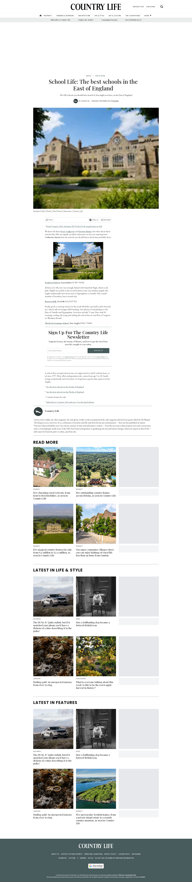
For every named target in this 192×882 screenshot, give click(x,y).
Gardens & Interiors (65, 16)
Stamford (49, 282)
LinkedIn (83, 858)
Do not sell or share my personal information (114, 858)
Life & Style (99, 16)
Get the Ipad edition (85, 402)
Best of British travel (133, 20)
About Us (55, 854)
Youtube (71, 858)
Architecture (84, 16)
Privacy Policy (110, 854)
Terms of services (69, 357)
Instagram (136, 854)
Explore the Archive (86, 20)
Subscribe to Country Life (60, 20)
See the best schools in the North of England (65, 392)
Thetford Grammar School (57, 323)
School (57, 282)
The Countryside (132, 16)
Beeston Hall (50, 301)
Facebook (62, 858)
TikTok (90, 858)
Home (88, 75)
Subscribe (150, 7)
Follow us (95, 220)
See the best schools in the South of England (65, 387)
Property (48, 16)
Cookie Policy (124, 854)
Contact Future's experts (71, 854)
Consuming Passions (109, 20)
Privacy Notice (101, 357)
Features (115, 101)
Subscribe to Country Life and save (61, 402)
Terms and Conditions (93, 854)
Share (51, 220)
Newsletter (107, 220)
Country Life (85, 101)
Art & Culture (115, 16)
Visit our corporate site (127, 875)
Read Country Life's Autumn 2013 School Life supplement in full (74, 226)
